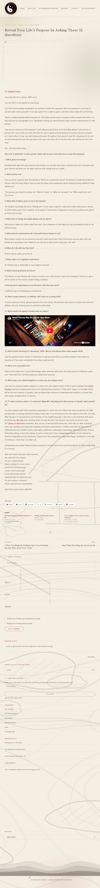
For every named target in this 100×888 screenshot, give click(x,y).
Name (8, 582)
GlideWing (8, 815)
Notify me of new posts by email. (19, 623)
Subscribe (50, 694)
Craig (21, 25)
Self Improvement (33, 25)
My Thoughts (9, 709)
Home (22, 8)
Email (7, 594)
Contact (75, 8)
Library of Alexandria (16, 423)
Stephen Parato (14, 91)
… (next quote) (90, 657)
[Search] (93, 670)
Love (6, 727)
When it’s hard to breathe (20, 800)
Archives (64, 8)
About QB (32, 8)
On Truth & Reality (11, 820)
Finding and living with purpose (44, 516)
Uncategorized (10, 732)
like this (20, 420)
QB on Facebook (88, 8)
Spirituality (8, 718)
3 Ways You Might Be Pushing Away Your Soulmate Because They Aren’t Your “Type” (26, 545)
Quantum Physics (10, 723)
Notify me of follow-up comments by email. (24, 618)
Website (8, 606)
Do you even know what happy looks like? (25, 786)
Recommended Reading (48, 8)
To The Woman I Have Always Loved (23, 795)
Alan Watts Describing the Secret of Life (78, 543)
